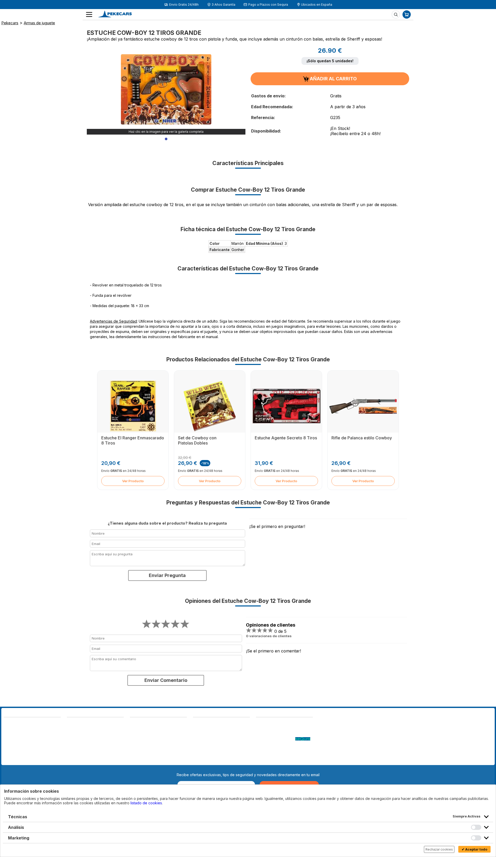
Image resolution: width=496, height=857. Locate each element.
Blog (260, 723)
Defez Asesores (207, 760)
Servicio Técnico (270, 734)
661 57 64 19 (43, 740)
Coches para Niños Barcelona (281, 754)
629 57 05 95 (16, 740)
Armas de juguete (39, 22)
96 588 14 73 (79, 723)
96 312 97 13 (43, 735)
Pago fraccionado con (275, 739)
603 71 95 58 (78, 729)
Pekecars (9, 22)
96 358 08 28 (16, 735)
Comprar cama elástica (275, 760)
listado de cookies (146, 803)
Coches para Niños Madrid (278, 749)
